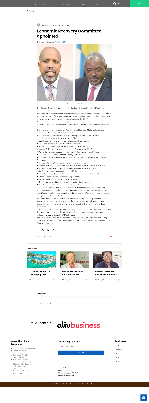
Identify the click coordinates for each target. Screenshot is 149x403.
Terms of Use (81, 384)
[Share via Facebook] (38, 230)
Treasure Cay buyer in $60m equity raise (40, 273)
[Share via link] (53, 230)
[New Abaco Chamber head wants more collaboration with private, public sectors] (74, 259)
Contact (117, 361)
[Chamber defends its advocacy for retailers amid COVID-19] (107, 259)
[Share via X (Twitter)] (43, 230)
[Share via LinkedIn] (48, 230)
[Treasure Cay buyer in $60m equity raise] (41, 259)
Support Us (118, 350)
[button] (120, 11)
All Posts (30, 11)
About (117, 346)
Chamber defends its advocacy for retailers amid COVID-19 (106, 273)
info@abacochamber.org (70, 368)
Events (117, 357)
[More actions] (111, 25)
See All (120, 248)
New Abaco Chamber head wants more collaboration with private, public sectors (73, 273)
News (116, 353)
